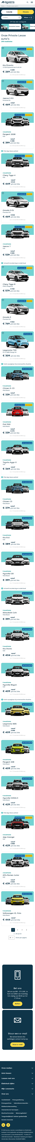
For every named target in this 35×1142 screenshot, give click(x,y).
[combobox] (9, 17)
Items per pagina (21, 938)
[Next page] (26, 930)
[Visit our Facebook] (8, 1125)
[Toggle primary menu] (32, 2)
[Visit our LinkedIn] (3, 1125)
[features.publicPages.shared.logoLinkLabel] (8, 2)
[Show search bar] (27, 2)
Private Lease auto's (12, 6)
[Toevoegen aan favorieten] (3, 48)
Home (3, 6)
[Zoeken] (20, 17)
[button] (11, 937)
